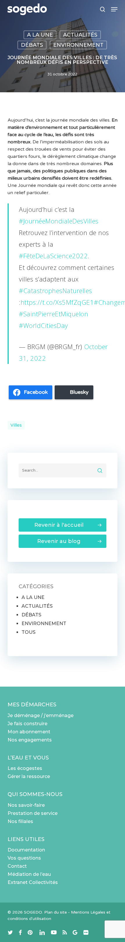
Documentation (26, 850)
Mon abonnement (29, 732)
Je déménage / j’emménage (41, 715)
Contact (17, 866)
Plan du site (55, 912)
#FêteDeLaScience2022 (53, 255)
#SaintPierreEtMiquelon (53, 313)
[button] (114, 9)
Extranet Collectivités (33, 882)
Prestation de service (33, 813)
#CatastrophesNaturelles (55, 290)
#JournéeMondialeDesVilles (59, 220)
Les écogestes (25, 768)
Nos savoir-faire (26, 805)
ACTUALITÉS (80, 35)
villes (16, 425)
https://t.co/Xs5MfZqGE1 (57, 302)
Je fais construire (27, 723)
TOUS (28, 632)
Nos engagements (30, 740)
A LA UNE (40, 35)
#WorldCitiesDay (43, 325)
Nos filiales (20, 821)
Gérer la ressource (29, 776)
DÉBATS (32, 45)
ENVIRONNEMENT (78, 45)
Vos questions (24, 858)
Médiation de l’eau (29, 874)
